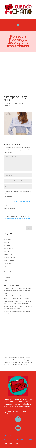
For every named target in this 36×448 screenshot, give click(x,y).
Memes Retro (8, 263)
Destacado (7, 245)
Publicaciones (8, 275)
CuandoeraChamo (11, 103)
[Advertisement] (18, 71)
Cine (5, 237)
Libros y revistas (9, 260)
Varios (5, 281)
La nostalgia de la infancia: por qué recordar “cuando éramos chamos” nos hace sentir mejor (17, 291)
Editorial (6, 251)
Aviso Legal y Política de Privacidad (18, 439)
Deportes (7, 242)
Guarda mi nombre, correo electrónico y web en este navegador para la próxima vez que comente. (17, 194)
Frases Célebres (9, 254)
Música (6, 269)
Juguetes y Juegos (9, 257)
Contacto (7, 435)
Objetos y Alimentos (10, 272)
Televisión (7, 278)
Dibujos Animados (9, 248)
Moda (5, 266)
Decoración (7, 239)
